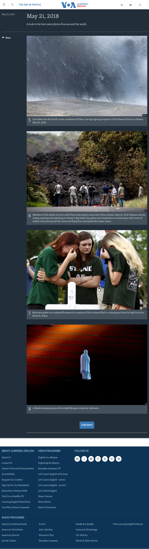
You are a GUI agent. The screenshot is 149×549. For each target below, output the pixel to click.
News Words (44, 502)
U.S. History (82, 535)
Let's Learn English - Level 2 (52, 485)
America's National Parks (14, 524)
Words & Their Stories (87, 541)
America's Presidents (12, 530)
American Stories (10, 535)
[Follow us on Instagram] (98, 459)
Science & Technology (86, 530)
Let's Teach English (47, 491)
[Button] (6, 38)
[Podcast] (112, 459)
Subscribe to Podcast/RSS (14, 491)
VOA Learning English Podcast (128, 524)
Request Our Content (12, 480)
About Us (6, 458)
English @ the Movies (48, 463)
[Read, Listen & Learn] (139, 5)
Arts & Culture (9, 541)
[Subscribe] (118, 459)
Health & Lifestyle (85, 524)
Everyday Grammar (48, 541)
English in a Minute (47, 458)
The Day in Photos (30, 5)
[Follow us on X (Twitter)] (84, 459)
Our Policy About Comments (16, 507)
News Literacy (45, 496)
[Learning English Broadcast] (122, 5)
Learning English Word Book (16, 502)
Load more (86, 425)
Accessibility (8, 474)
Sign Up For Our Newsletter (15, 485)
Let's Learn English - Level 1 (51, 480)
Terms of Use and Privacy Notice (18, 469)
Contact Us (7, 463)
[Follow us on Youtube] (91, 459)
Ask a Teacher (46, 530)
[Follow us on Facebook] (77, 459)
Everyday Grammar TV (49, 469)
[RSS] (105, 459)
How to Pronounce (47, 507)
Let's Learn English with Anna (53, 474)
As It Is (42, 524)
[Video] (130, 5)
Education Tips (46, 535)
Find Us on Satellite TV (13, 496)
